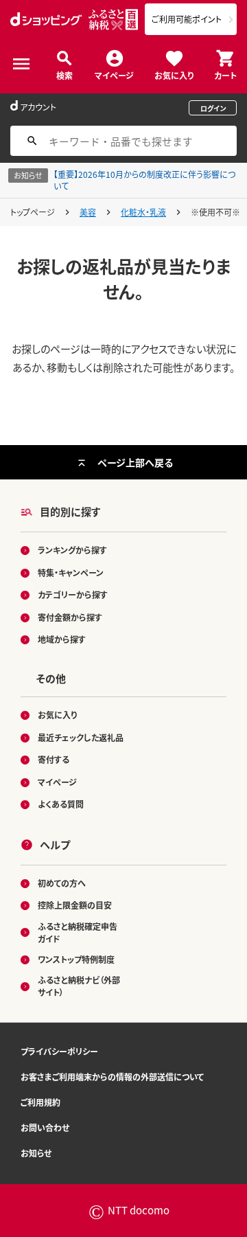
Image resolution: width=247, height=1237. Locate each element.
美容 (88, 212)
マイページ (114, 74)
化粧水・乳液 (143, 212)
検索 (64, 74)
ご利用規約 (40, 1102)
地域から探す (62, 639)
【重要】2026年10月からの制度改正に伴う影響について (144, 180)
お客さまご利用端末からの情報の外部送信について (112, 1076)
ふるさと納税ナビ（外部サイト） (79, 986)
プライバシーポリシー (59, 1051)
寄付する (53, 759)
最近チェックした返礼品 (81, 737)
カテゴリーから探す (73, 594)
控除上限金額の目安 (75, 905)
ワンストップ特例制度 (76, 959)
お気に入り (173, 74)
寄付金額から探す (70, 617)
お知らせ (36, 1153)
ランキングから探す (72, 550)
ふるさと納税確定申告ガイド (77, 932)
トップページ (32, 212)
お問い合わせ (45, 1127)
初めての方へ (62, 883)
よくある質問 (61, 804)
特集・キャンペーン (71, 572)
